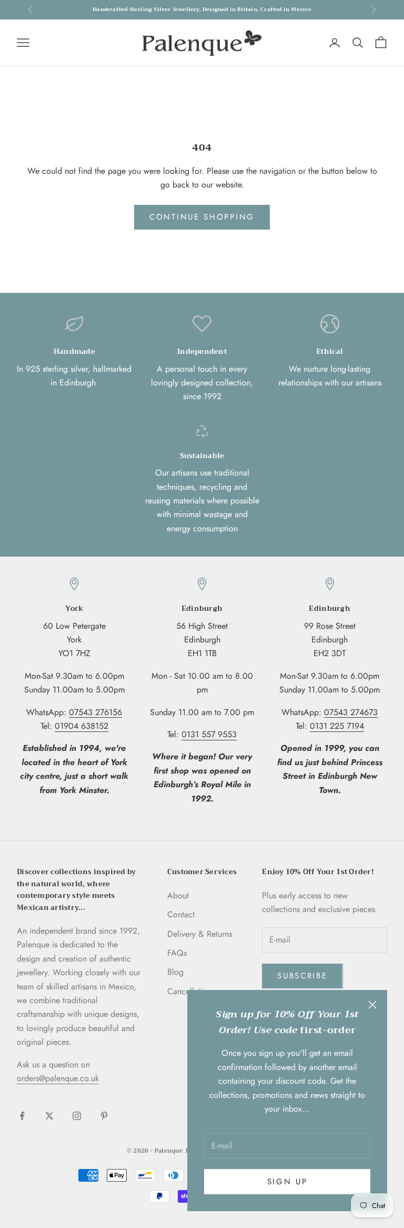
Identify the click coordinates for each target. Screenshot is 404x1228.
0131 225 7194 (337, 726)
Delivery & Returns (199, 934)
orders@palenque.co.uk (58, 1078)
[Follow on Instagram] (77, 1116)
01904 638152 (81, 726)
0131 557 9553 (209, 734)
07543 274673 (351, 712)
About (178, 895)
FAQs (177, 953)
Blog (175, 972)
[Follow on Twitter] (49, 1116)
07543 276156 (95, 712)
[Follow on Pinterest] (104, 1116)
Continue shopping (202, 217)
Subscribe (302, 976)
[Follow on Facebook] (22, 1116)
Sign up (287, 1181)
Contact (181, 914)
